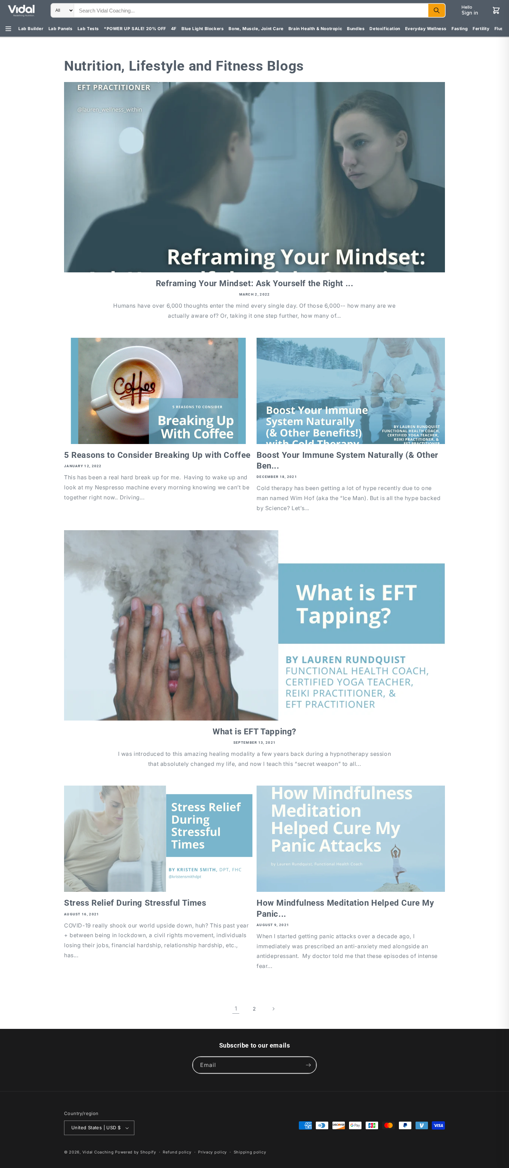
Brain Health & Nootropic (315, 28)
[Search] (436, 10)
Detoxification (384, 28)
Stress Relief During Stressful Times (135, 903)
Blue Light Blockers (202, 28)
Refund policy (177, 1152)
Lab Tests (88, 28)
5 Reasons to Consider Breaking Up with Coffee (157, 455)
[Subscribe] (308, 1065)
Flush (500, 28)
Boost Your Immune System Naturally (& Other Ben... (347, 460)
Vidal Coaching (98, 1152)
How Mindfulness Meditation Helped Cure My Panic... (345, 908)
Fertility (481, 28)
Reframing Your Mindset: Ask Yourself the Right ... (255, 283)
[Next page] (273, 1008)
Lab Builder (31, 28)
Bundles (356, 28)
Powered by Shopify (135, 1152)
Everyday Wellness (426, 28)
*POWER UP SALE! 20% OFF (135, 28)
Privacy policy (212, 1152)
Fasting (460, 28)
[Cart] (496, 10)
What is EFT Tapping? (254, 731)
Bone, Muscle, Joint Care (256, 28)
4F (174, 28)
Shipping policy (250, 1152)
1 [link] (236, 1008)
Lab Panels (60, 28)
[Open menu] (8, 28)
